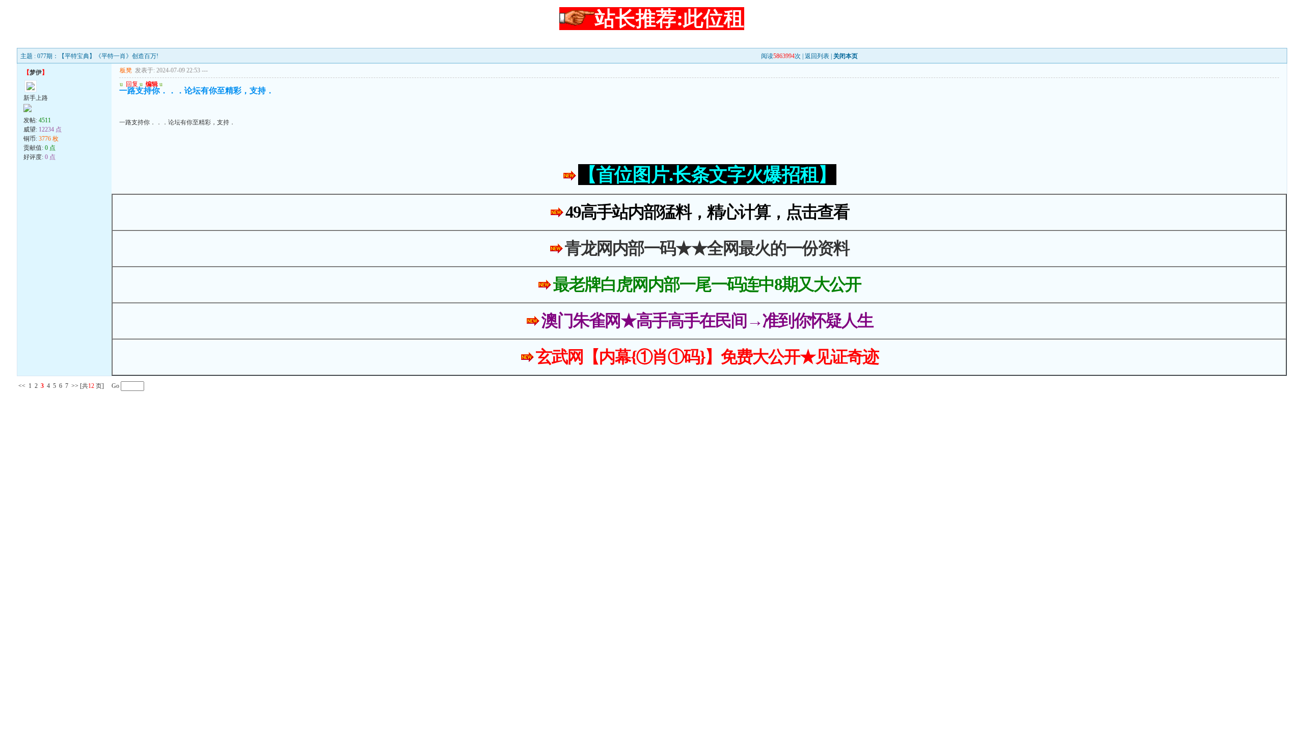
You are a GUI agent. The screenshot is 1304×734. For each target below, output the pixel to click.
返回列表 (817, 56)
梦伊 (36, 72)
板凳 (126, 70)
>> (74, 385)
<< (21, 385)
